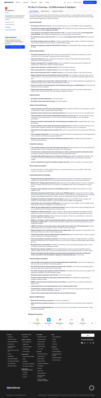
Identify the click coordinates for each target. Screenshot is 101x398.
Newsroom (54, 344)
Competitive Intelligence (43, 363)
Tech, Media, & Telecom (28, 366)
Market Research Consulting (41, 376)
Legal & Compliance (42, 395)
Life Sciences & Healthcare (29, 363)
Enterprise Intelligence (13, 341)
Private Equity (26, 349)
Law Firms (25, 374)
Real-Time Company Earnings (56, 354)
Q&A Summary (45, 11)
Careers (54, 339)
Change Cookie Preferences (54, 395)
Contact (54, 341)
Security (9, 353)
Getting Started (41, 344)
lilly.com (6, 12)
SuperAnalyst (11, 356)
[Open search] (65, 2)
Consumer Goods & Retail (28, 356)
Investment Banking (27, 346)
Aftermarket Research (42, 353)
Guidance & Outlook (57, 11)
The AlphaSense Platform (13, 361)
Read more (7, 19)
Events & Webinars (56, 351)
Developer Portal (41, 341)
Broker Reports (41, 358)
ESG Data (40, 368)
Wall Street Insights (12, 365)
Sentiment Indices (56, 360)
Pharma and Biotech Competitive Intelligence (43, 380)
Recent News (7, 27)
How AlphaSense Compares (11, 347)
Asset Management (27, 341)
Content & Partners (12, 339)
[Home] (8, 2)
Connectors (10, 336)
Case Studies (55, 349)
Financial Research (42, 373)
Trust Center (40, 348)
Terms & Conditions (73, 395)
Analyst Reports (41, 356)
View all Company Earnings (10, 29)
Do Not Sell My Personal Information (86, 395)
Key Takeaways (34, 11)
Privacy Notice (64, 395)
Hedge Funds (26, 344)
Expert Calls (40, 370)
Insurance (25, 376)
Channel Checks (41, 361)
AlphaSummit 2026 (42, 336)
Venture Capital (26, 351)
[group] (82, 2)
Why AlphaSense (11, 363)
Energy (24, 358)
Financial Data (11, 344)
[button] (19, 2)
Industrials (25, 361)
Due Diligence (41, 365)
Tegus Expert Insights (12, 358)
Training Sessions (41, 346)
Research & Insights (56, 357)
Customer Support (42, 339)
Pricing (47, 2)
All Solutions (25, 336)
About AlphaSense (56, 336)
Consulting (25, 372)
